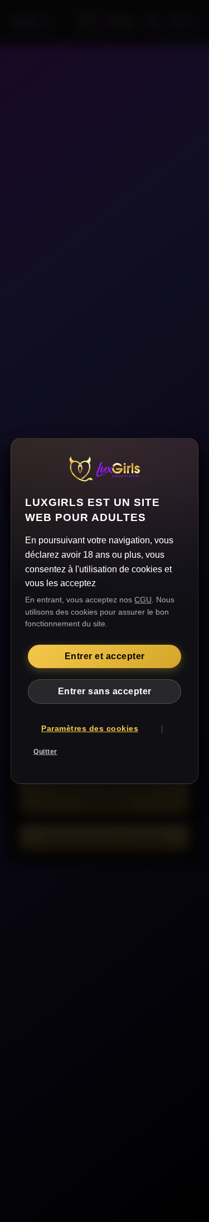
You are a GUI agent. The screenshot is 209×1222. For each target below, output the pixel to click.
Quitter (45, 752)
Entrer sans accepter (105, 691)
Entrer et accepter (105, 656)
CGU (143, 600)
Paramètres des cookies (89, 728)
